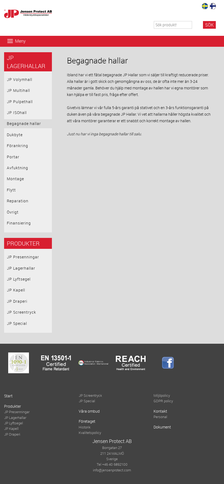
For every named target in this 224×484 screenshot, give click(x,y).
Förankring (17, 145)
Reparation (17, 200)
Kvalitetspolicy (90, 432)
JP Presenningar (23, 257)
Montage (15, 178)
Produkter (23, 243)
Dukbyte (15, 134)
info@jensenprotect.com (112, 470)
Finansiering (19, 223)
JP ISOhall (17, 112)
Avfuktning (17, 167)
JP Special (17, 323)
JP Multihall (18, 90)
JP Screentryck (21, 312)
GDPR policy (163, 401)
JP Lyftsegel (19, 279)
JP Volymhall (19, 79)
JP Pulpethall (20, 101)
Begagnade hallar (24, 123)
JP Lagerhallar (21, 268)
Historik (84, 427)
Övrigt (13, 212)
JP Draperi (17, 301)
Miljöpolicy (162, 395)
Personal (160, 417)
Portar (13, 156)
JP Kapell (16, 290)
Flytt (11, 190)
